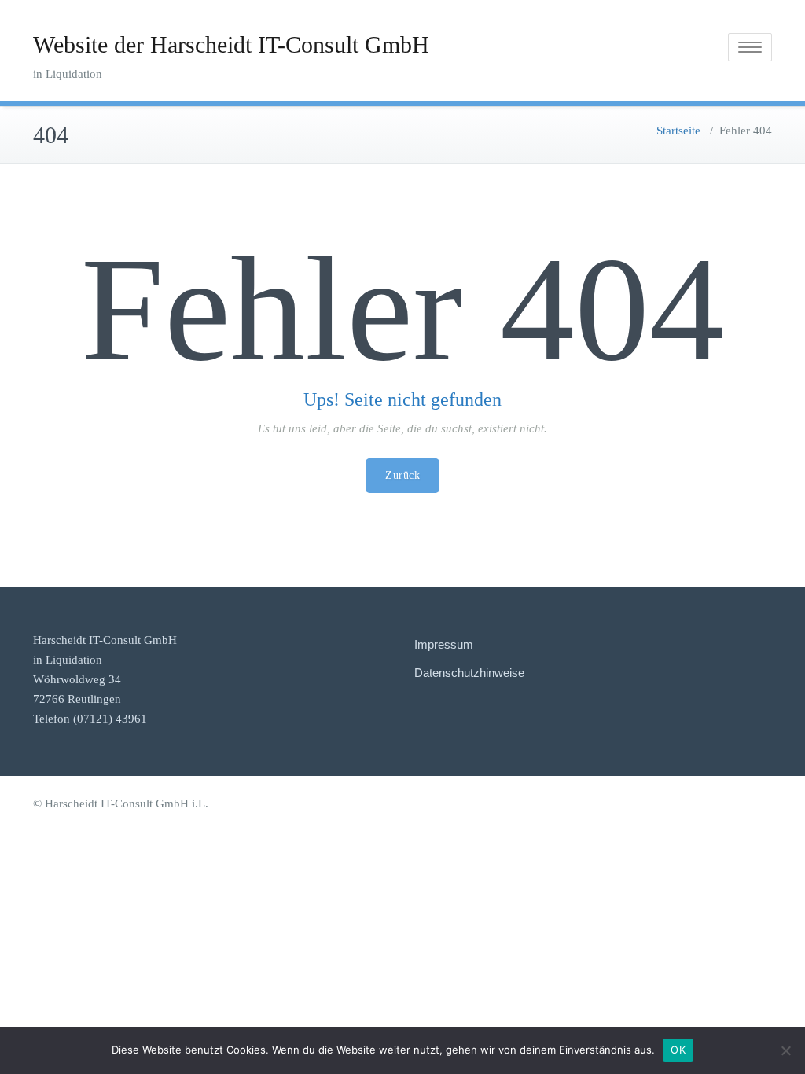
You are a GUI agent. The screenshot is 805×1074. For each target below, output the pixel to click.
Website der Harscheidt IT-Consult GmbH (231, 44)
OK (678, 1049)
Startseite (678, 130)
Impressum (443, 644)
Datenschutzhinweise (469, 672)
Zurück (402, 475)
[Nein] (785, 1050)
